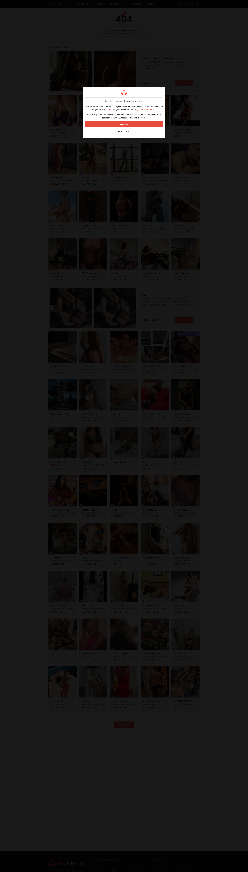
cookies (109, 109)
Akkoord (124, 124)
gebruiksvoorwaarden (146, 109)
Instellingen (124, 131)
